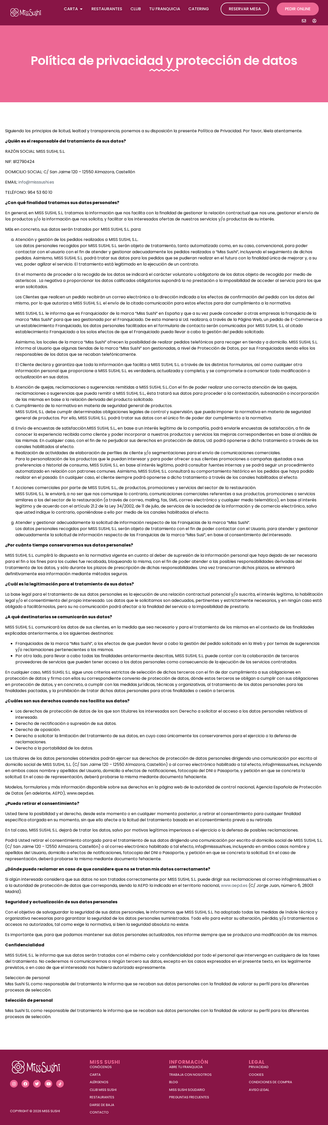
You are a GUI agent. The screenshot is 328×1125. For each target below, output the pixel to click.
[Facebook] (25, 1084)
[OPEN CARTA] (81, 9)
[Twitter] (37, 1084)
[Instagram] (14, 1084)
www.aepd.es (234, 885)
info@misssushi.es (36, 182)
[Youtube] (48, 1084)
